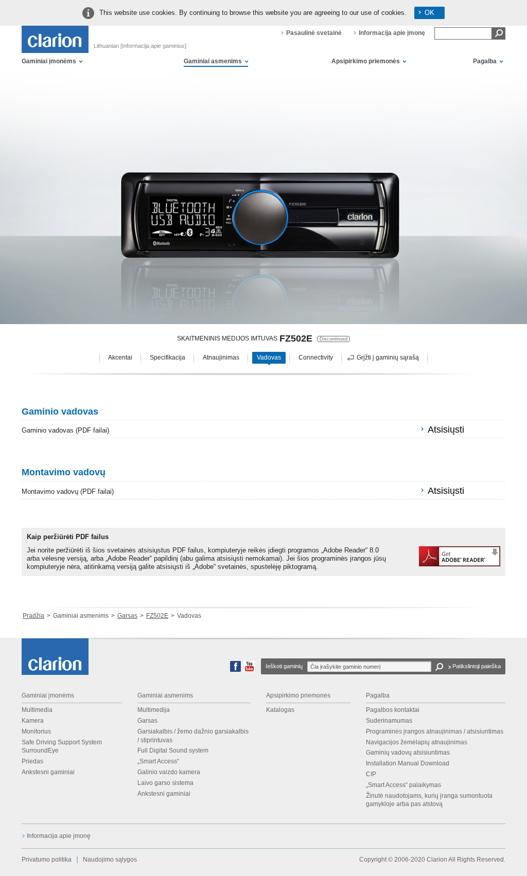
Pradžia (33, 615)
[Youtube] (249, 669)
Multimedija (153, 709)
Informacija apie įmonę (392, 33)
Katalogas (280, 709)
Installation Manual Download (407, 763)
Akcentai (120, 357)
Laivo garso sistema (165, 782)
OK (429, 12)
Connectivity (315, 357)
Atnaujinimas (221, 357)
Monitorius (36, 731)
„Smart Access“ (158, 761)
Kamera (33, 720)
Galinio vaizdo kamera (168, 772)
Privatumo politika (47, 859)
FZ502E (157, 615)
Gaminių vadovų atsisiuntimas (408, 752)
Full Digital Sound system (172, 750)
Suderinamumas (389, 720)
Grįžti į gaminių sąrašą (388, 357)
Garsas (127, 615)
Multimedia (37, 709)
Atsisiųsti (446, 429)
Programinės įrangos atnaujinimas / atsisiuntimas (434, 731)
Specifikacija (167, 357)
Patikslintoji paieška (476, 666)
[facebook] (235, 669)
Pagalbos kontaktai (392, 709)
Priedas (32, 761)
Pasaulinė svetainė (314, 33)
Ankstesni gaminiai (48, 772)
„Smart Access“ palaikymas (403, 785)
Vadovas (269, 357)
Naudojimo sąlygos (110, 859)
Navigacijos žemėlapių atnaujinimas (416, 742)
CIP (371, 774)
